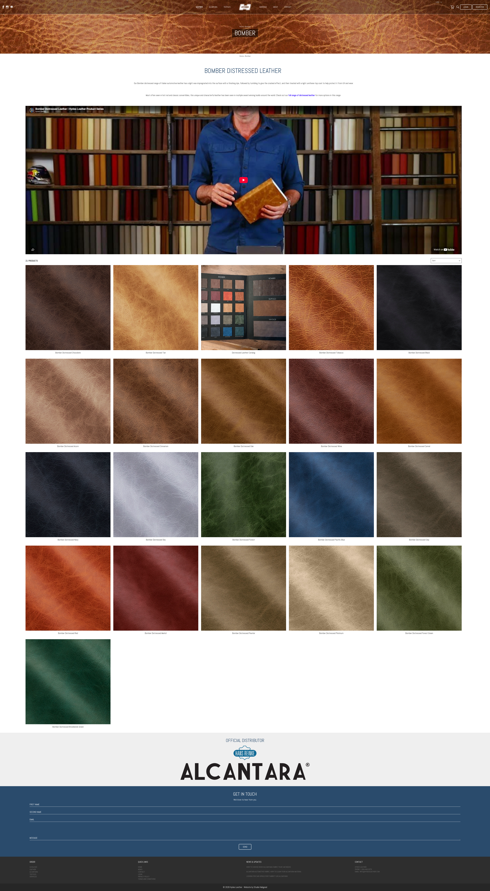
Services (33, 876)
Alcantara (34, 872)
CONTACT (287, 7)
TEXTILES (227, 7)
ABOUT (275, 7)
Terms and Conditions (147, 879)
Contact (141, 872)
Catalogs (33, 867)
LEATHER (199, 7)
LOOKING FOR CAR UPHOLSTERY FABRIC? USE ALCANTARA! (267, 876)
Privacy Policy (143, 876)
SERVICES (263, 7)
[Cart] (452, 7)
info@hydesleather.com (370, 871)
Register (480, 7)
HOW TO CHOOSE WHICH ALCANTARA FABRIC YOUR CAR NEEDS (268, 867)
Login (466, 7)
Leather (33, 869)
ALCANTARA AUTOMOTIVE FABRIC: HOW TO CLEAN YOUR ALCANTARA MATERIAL (273, 871)
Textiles (33, 874)
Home (242, 26)
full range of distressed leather (301, 95)
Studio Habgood (260, 887)
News (140, 869)
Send (245, 846)
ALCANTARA (213, 7)
